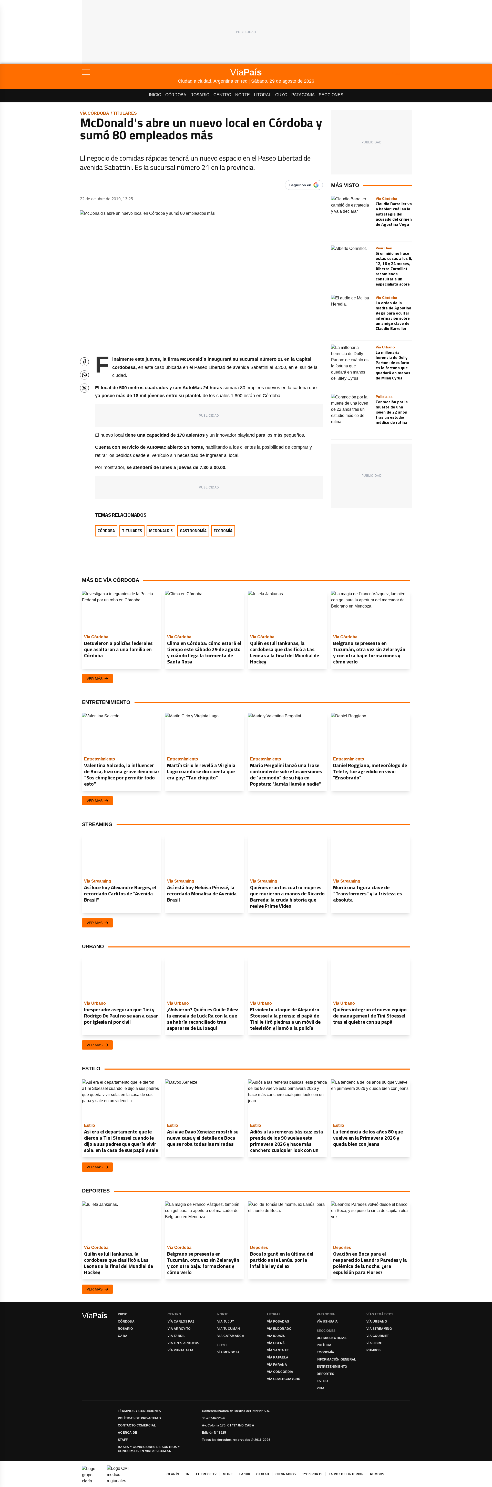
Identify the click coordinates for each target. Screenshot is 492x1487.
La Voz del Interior (346, 1474)
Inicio (155, 95)
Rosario (199, 95)
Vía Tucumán (228, 1329)
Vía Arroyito (179, 1329)
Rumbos (373, 1350)
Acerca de (127, 1432)
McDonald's (161, 531)
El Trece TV (206, 1474)
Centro (222, 95)
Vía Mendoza (228, 1352)
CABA (122, 1336)
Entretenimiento (332, 1366)
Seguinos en (300, 185)
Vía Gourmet (377, 1336)
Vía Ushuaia (327, 1321)
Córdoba (175, 95)
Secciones (331, 95)
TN (187, 1474)
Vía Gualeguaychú (284, 1379)
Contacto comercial (137, 1425)
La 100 (244, 1474)
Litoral (262, 95)
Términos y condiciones (139, 1411)
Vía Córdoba (94, 113)
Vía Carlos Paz (181, 1321)
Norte (242, 95)
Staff (123, 1440)
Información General (336, 1359)
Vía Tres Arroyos (183, 1343)
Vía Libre (374, 1343)
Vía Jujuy (225, 1321)
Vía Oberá (276, 1343)
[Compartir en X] (84, 388)
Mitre (228, 1474)
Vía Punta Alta (180, 1350)
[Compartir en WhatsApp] (84, 374)
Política (324, 1345)
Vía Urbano (376, 1321)
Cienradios (285, 1474)
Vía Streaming (379, 1329)
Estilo (322, 1381)
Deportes (325, 1374)
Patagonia (303, 95)
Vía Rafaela (277, 1357)
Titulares (125, 113)
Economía (223, 531)
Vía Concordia (280, 1372)
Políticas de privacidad (139, 1418)
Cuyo (281, 95)
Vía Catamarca (230, 1336)
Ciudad (262, 1474)
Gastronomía (193, 531)
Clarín (173, 1474)
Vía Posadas (278, 1321)
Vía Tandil (176, 1336)
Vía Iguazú (276, 1336)
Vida (320, 1388)
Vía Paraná (277, 1364)
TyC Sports (312, 1474)
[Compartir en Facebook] (84, 361)
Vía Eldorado (279, 1329)
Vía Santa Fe (278, 1350)
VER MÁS (94, 679)
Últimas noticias (332, 1338)
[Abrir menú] (130, 72)
